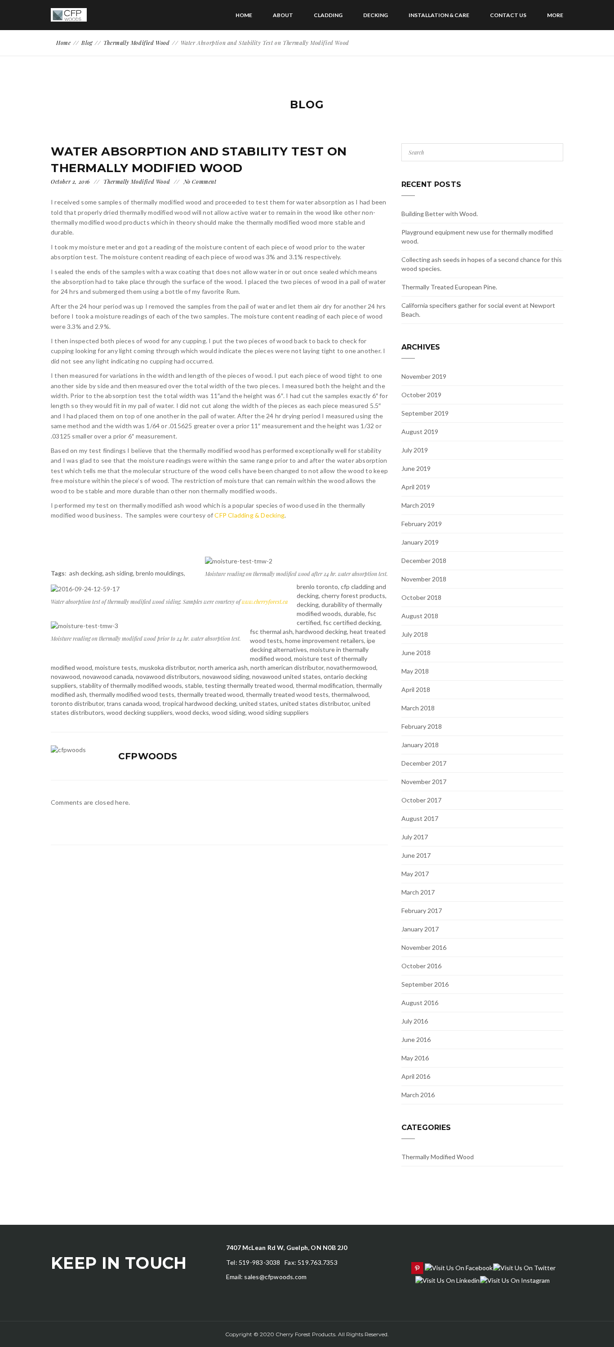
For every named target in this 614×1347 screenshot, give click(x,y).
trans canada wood (133, 703)
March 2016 (418, 1095)
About (283, 15)
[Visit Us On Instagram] (515, 1279)
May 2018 (415, 671)
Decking (375, 15)
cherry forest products (353, 595)
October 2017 (421, 800)
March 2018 (418, 708)
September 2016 (425, 984)
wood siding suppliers (278, 712)
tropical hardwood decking (199, 703)
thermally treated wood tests (287, 694)
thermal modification (324, 685)
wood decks (192, 712)
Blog (86, 42)
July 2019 (414, 450)
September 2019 (425, 413)
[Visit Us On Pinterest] (416, 1267)
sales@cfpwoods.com (275, 1277)
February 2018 (421, 726)
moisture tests (116, 667)
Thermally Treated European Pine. (449, 287)
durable (354, 613)
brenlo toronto (317, 586)
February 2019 (421, 523)
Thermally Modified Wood (136, 42)
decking (308, 604)
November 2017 (423, 781)
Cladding (328, 15)
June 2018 (416, 652)
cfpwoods (148, 756)
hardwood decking (321, 631)
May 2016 (415, 1058)
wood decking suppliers (140, 712)
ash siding (119, 573)
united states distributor (314, 703)
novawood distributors (168, 676)
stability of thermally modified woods (130, 685)
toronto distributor (77, 703)
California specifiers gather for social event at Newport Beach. (478, 309)
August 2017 (419, 818)
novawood (65, 676)
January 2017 (420, 929)
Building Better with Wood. (439, 213)
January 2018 (420, 745)
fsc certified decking (351, 622)
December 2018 (423, 560)
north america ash (223, 667)
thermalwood (350, 694)
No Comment (200, 181)
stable (193, 685)
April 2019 (415, 487)
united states (258, 703)
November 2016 (423, 947)
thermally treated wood (210, 694)
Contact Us (508, 15)
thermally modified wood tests (131, 694)
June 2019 (416, 468)
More (555, 15)
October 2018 (421, 597)
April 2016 (415, 1076)
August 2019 (419, 431)
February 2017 (421, 910)
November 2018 (423, 579)
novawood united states (286, 676)
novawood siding (225, 676)
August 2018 (419, 616)
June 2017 (416, 855)
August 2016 (419, 1002)
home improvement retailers (324, 640)
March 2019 (418, 505)
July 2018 (414, 634)
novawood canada (108, 676)
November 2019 (423, 376)
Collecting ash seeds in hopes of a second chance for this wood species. (481, 264)
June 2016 (416, 1039)
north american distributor (287, 667)
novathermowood (351, 667)
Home (244, 15)
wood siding (228, 712)
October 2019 (421, 395)
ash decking (85, 573)
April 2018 (415, 689)
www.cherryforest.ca (265, 601)
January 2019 (420, 542)
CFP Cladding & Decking (249, 515)
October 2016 (421, 966)
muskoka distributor (167, 667)
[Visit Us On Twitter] (524, 1267)
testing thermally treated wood (249, 685)
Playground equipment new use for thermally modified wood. (477, 236)
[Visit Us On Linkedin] (447, 1279)
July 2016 (414, 1021)
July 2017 (414, 837)
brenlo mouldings (160, 573)
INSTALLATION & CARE (439, 15)
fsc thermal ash (271, 631)
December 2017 (423, 763)
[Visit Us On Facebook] (458, 1267)
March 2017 (418, 892)
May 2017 (415, 873)
